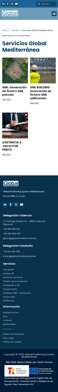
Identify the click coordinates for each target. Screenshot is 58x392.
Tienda (14, 30)
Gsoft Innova (44, 362)
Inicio (5, 30)
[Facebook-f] (7, 4)
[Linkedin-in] (3, 4)
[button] (54, 13)
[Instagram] (12, 4)
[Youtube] (16, 4)
